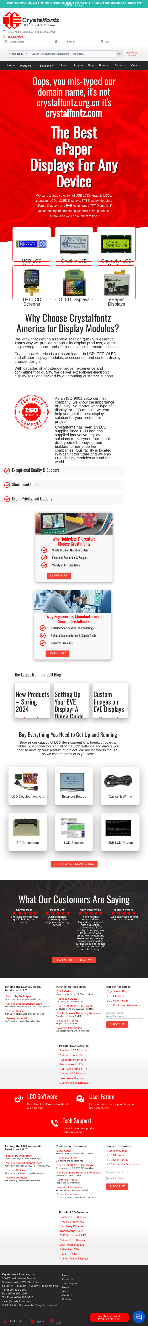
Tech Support (77, 1120)
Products (25, 65)
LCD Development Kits (27, 796)
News (65, 1287)
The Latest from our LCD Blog (37, 674)
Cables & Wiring (120, 796)
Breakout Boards (74, 796)
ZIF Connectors (28, 843)
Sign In (71, 41)
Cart (107, 41)
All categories (16, 54)
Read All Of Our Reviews (74, 960)
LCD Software (74, 843)
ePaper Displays (47, 205)
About (65, 1291)
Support (78, 65)
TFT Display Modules (96, 200)
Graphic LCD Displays (74, 263)
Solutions (45, 65)
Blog (91, 65)
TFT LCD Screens (31, 302)
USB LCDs (83, 195)
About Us (120, 65)
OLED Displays (69, 200)
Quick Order (14, 41)
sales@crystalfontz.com (16, 1301)
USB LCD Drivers (120, 843)
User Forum (101, 1096)
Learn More (59, 575)
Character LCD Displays (116, 263)
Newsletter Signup (114, 1013)
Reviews (104, 65)
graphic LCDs (101, 195)
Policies (66, 1299)
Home (11, 65)
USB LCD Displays (32, 263)
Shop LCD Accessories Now (74, 863)
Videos (64, 65)
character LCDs (46, 200)
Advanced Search (131, 54)
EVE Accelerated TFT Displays (87, 205)
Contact (136, 65)
